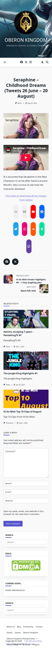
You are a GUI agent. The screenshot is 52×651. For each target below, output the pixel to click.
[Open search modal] (47, 62)
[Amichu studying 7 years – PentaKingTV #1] (26, 319)
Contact (39, 626)
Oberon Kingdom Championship (21, 638)
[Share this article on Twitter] (15, 261)
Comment (10, 451)
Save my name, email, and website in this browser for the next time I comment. (23, 512)
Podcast (26, 644)
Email (8, 492)
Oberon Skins (12, 644)
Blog (19, 626)
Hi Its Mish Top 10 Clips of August (22, 411)
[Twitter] (26, 62)
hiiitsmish (9, 423)
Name (8, 483)
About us (11, 626)
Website (9, 500)
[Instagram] (30, 62)
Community (28, 626)
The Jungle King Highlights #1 (20, 373)
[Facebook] (21, 62)
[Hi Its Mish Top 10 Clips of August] (26, 399)
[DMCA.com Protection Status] (26, 565)
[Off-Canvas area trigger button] (4, 62)
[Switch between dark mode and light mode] (42, 62)
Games (18, 632)
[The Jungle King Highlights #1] (26, 360)
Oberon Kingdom (26, 40)
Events (9, 632)
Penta (19, 103)
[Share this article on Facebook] (6, 261)
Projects (35, 644)
